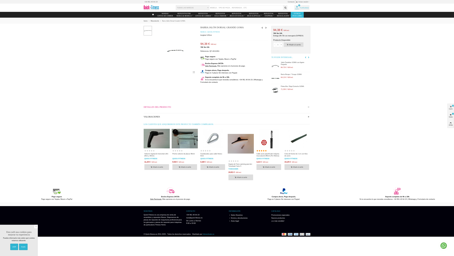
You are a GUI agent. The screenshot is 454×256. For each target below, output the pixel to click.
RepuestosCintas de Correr (203, 15)
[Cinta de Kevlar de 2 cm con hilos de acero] (297, 139)
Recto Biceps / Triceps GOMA (291, 74)
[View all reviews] (156, 151)
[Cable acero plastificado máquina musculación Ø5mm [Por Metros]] (269, 139)
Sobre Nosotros (237, 215)
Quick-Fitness (213, 32)
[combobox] (192, 7)
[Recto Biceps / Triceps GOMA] (275, 78)
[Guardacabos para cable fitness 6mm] (213, 139)
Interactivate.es (208, 234)
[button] (305, 57)
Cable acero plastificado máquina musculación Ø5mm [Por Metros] (267, 155)
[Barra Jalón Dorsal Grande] (266, 28)
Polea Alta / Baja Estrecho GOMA (292, 86)
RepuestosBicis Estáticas (237, 15)
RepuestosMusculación (283, 15)
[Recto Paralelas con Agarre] (262, 28)
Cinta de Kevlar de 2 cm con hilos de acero (296, 155)
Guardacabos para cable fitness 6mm (211, 155)
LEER (14, 247)
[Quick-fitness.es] (157, 8)
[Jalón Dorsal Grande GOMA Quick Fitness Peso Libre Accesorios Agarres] (194, 72)
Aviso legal (235, 221)
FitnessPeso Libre (297, 15)
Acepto (23, 247)
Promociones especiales (280, 215)
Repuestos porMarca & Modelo (184, 15)
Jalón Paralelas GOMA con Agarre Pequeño (292, 63)
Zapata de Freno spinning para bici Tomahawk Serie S (240, 165)
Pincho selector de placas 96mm (183, 154)
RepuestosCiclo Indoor (220, 15)
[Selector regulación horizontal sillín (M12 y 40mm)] (157, 139)
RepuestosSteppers (268, 15)
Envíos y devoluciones (239, 218)
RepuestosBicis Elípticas (253, 15)
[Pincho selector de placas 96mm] (185, 139)
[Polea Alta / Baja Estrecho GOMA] (275, 90)
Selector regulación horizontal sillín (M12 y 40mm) (156, 155)
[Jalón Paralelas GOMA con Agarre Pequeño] (275, 66)
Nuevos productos (278, 218)
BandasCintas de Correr (165, 15)
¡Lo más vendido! (277, 221)
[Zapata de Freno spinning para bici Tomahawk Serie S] (241, 144)
